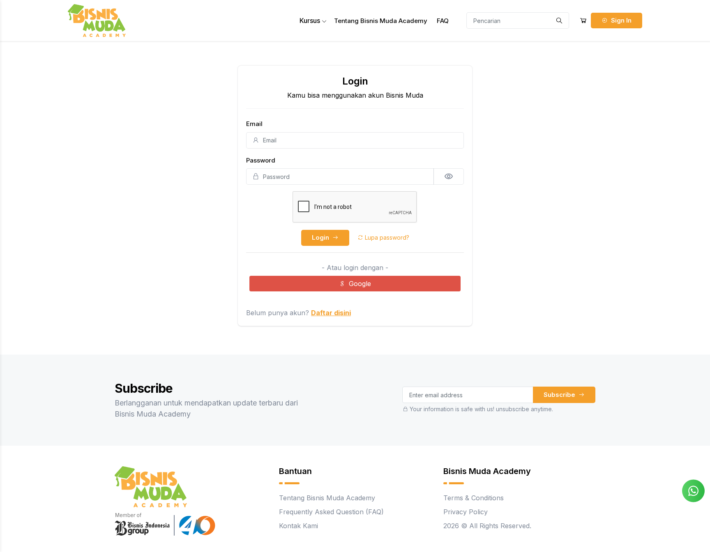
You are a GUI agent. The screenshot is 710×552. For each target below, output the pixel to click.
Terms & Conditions (473, 498)
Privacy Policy (465, 512)
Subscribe (560, 395)
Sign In (620, 20)
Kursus (311, 20)
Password (260, 160)
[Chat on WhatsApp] (693, 490)
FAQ (443, 21)
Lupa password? (386, 237)
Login (321, 237)
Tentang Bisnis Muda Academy (380, 21)
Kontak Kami (298, 526)
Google (360, 283)
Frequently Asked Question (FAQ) (331, 512)
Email (254, 124)
